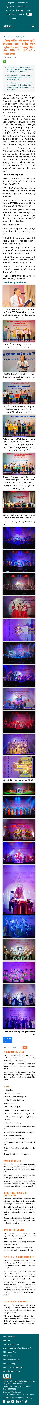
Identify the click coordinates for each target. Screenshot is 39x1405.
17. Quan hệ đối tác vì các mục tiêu (17, 1154)
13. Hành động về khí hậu (13, 1135)
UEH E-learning (9, 1364)
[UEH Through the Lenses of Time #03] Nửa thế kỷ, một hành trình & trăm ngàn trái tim (19, 1066)
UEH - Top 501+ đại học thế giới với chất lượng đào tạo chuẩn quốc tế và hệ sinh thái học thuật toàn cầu (19, 1236)
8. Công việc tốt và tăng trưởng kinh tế (19, 1114)
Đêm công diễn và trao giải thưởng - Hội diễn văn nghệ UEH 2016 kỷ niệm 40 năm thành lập (20, 78)
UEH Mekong (11, 14)
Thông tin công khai (11, 1344)
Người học (10, 7)
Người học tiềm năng (15, 10)
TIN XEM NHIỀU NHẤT (14, 1052)
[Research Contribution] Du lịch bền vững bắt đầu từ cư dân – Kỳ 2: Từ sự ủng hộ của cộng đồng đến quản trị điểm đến (19, 1201)
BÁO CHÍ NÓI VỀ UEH (14, 1230)
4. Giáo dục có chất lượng (14, 1100)
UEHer (28, 10)
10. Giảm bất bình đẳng (12, 1123)
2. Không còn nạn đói (12, 1093)
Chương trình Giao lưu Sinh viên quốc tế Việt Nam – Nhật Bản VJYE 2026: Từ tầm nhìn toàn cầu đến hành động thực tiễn (19, 1183)
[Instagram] (22, 1401)
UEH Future (7, 1340)
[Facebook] (4, 1401)
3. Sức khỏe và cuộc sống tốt (15, 1097)
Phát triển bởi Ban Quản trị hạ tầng (17, 1398)
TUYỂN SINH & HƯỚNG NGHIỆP (19, 1257)
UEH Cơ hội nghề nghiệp (13, 1367)
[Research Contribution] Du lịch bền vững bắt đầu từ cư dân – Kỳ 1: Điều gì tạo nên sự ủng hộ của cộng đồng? (19, 1220)
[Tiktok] (26, 1401)
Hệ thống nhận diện (11, 1371)
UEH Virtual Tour (9, 1352)
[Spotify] (13, 1401)
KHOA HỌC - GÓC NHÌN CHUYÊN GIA (15, 1194)
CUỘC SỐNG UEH (12, 1161)
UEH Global (7, 1356)
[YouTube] (8, 1401)
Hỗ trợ (21, 14)
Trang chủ (10, 3)
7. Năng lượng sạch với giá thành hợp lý (19, 1110)
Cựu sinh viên (22, 7)
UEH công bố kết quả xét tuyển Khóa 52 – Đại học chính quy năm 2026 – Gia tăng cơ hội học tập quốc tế (19, 1058)
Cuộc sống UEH (19, 37)
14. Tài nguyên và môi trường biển (16, 1139)
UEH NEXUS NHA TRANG (15, 1302)
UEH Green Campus (11, 1360)
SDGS (6, 1087)
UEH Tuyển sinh (9, 1337)
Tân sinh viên (22, 3)
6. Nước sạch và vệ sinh (13, 1107)
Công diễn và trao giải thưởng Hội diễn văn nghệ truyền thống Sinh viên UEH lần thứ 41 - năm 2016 (20, 70)
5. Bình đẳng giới (10, 1103)
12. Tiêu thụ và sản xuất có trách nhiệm (19, 1132)
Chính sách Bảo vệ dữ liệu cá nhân (17, 1348)
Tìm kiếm (13, 18)
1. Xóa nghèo (8, 1090)
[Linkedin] (17, 1401)
